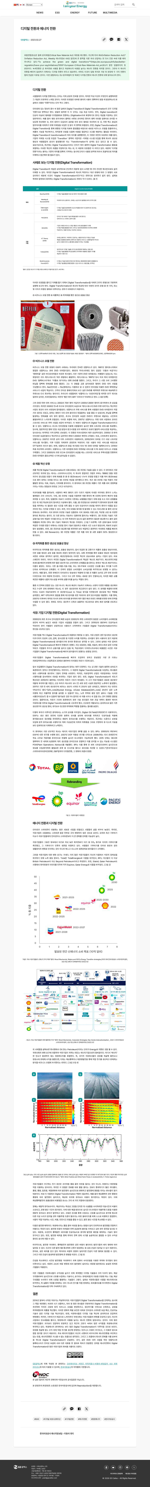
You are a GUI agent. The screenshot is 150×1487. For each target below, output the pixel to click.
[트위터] (126, 39)
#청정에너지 (95, 1419)
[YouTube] (113, 1467)
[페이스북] (119, 39)
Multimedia (110, 12)
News (39, 12)
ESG (57, 12)
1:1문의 (57, 1475)
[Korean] (23, 5)
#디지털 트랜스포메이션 (52, 1419)
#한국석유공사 (109, 1419)
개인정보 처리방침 (130, 1473)
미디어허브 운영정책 (116, 1473)
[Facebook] (127, 1467)
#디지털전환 (69, 1419)
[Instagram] (120, 1467)
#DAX (36, 1419)
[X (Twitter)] (134, 1467)
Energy (75, 12)
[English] (18, 5)
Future (92, 12)
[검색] (133, 4)
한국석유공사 (66, 1367)
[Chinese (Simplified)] (15, 5)
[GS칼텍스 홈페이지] (106, 1467)
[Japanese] (20, 5)
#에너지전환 (82, 1419)
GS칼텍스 (37, 1364)
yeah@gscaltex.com (49, 1478)
